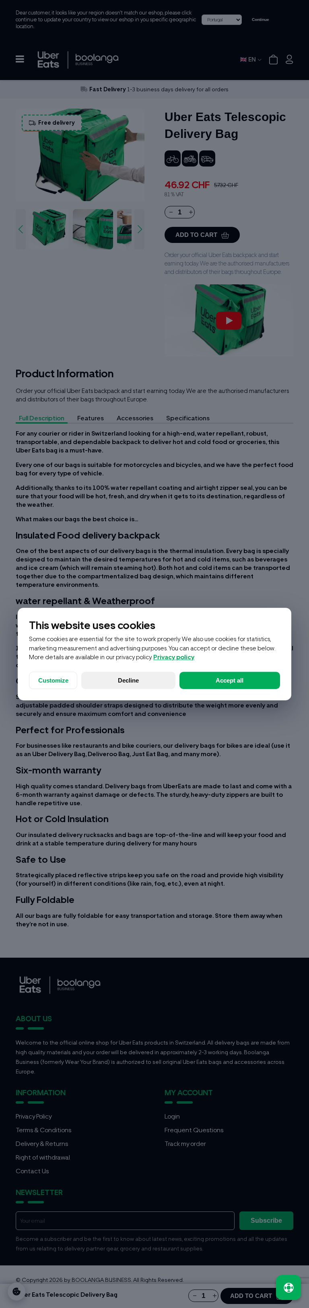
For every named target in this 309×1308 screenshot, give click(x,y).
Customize (53, 680)
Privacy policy (173, 657)
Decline (128, 680)
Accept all (229, 680)
